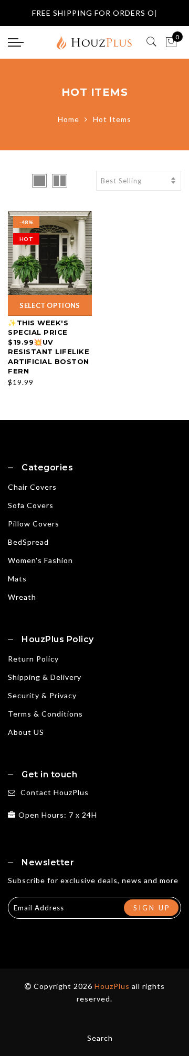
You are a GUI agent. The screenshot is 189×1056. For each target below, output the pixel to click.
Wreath (22, 596)
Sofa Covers (31, 505)
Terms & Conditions (45, 713)
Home (68, 119)
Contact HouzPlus (54, 792)
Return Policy (33, 658)
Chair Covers (32, 486)
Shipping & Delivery (44, 677)
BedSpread (28, 541)
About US (26, 732)
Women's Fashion (40, 560)
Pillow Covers (33, 523)
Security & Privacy (42, 695)
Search (100, 1037)
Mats (17, 578)
